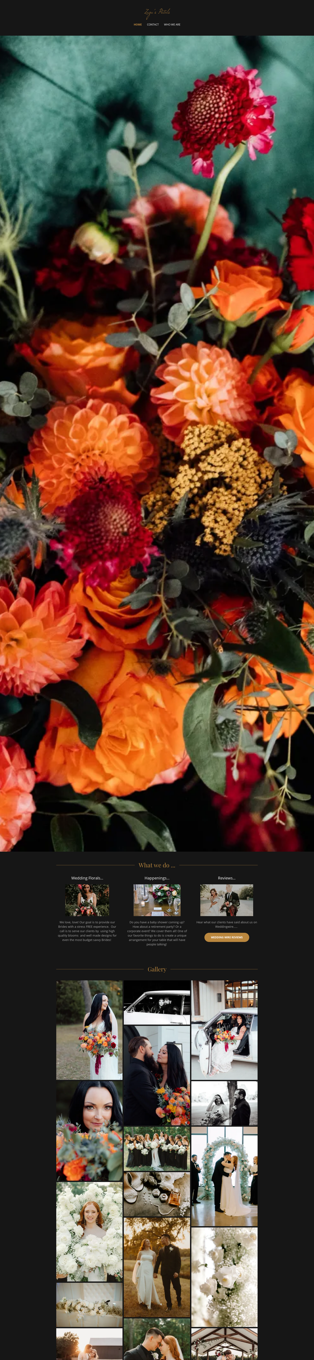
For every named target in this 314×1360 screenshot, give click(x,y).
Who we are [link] (172, 24)
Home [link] (138, 24)
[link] (157, 12)
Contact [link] (153, 24)
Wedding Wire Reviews (227, 937)
